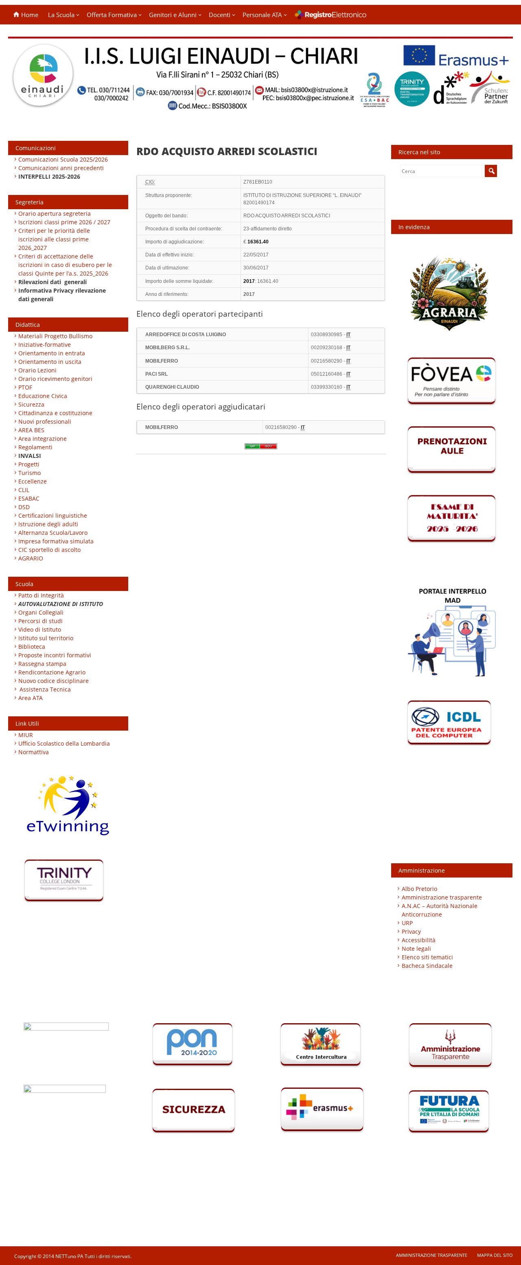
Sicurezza (31, 404)
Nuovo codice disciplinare (53, 681)
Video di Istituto (39, 629)
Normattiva (33, 752)
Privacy (411, 931)
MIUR (25, 735)
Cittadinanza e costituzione (55, 413)
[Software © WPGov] (261, 448)
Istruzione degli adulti (48, 524)
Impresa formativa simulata (56, 541)
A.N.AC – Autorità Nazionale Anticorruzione (439, 910)
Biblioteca (31, 646)
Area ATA (30, 698)
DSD (24, 507)
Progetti (28, 464)
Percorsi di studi (40, 621)
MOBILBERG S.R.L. (167, 347)
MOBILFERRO (161, 361)
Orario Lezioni (37, 370)
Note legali (416, 948)
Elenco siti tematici (427, 957)
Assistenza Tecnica (45, 689)
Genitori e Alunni (173, 15)
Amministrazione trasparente (442, 897)
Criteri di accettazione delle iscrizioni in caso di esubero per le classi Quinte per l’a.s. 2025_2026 (65, 264)
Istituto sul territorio (45, 638)
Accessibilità (419, 940)
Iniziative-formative (44, 344)
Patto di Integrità (41, 595)
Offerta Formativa (112, 15)
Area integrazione (42, 438)
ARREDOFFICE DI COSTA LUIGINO (185, 334)
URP (407, 923)
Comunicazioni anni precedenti (61, 168)
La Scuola (61, 15)
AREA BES (31, 430)
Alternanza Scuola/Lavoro (53, 532)
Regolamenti (35, 447)
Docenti (219, 15)
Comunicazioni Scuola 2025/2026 (63, 159)
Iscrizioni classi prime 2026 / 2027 (64, 222)
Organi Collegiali (40, 612)
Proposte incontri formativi (54, 655)
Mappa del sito (495, 1255)
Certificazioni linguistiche (52, 515)
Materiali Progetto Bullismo (55, 336)
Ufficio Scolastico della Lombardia (64, 743)
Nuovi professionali (44, 421)
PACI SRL (156, 374)
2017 (249, 294)
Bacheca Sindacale (427, 966)
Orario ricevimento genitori (55, 379)
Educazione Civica (43, 396)
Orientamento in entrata (51, 353)
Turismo (29, 473)
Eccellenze (32, 481)
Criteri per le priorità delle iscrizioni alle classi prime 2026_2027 (54, 239)
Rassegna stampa (42, 664)
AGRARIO (30, 558)
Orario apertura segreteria (54, 213)
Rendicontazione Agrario (51, 672)
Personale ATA (262, 15)
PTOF (25, 387)
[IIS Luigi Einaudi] (260, 107)
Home (29, 15)
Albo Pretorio (419, 889)
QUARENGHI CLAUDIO (172, 387)
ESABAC (28, 498)
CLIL (23, 490)
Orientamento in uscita (49, 361)
